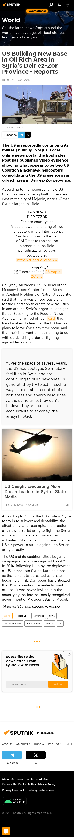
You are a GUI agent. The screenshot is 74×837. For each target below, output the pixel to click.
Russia (39, 744)
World (7, 615)
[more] (67, 505)
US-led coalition (12, 623)
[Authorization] (51, 4)
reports (49, 623)
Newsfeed (38, 615)
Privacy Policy (46, 784)
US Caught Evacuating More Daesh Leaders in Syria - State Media (35, 491)
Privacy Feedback (13, 790)
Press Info (22, 779)
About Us (8, 779)
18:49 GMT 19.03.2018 (16, 80)
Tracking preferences (40, 790)
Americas (23, 744)
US (60, 623)
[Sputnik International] (12, 6)
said (51, 318)
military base (33, 623)
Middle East (22, 615)
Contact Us (9, 784)
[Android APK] (15, 801)
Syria (52, 615)
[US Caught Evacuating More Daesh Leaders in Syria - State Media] (37, 455)
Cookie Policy (27, 784)
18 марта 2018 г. (46, 274)
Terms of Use (39, 779)
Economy (55, 744)
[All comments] (6, 831)
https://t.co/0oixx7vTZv (37, 260)
